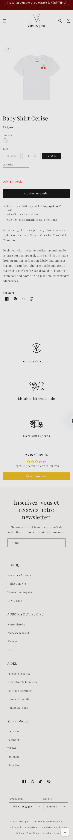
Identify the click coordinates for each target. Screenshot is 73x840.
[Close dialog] (69, 399)
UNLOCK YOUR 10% (48, 426)
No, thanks (48, 435)
